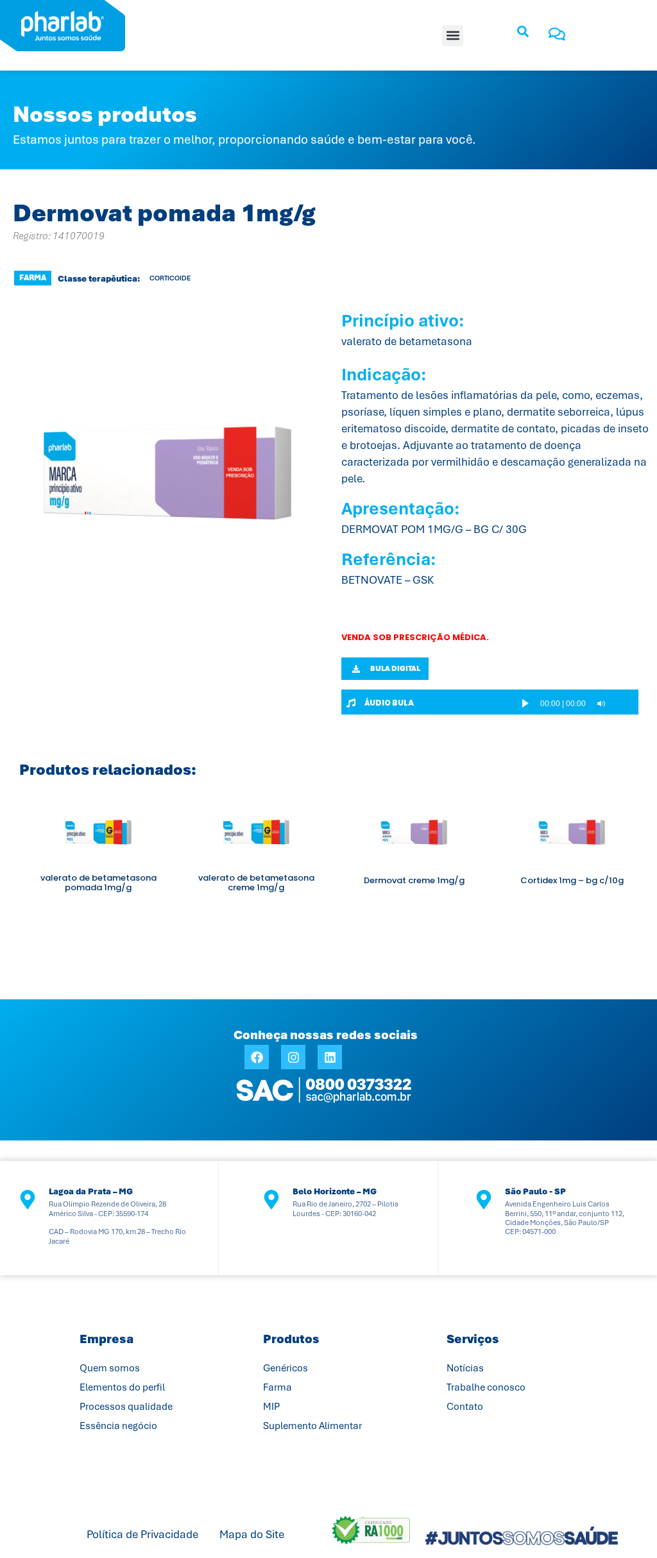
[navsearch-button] (523, 35)
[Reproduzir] (525, 703)
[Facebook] (256, 1057)
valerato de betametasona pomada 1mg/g (98, 883)
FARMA (32, 278)
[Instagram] (293, 1057)
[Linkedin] (330, 1057)
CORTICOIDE (170, 278)
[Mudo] (601, 703)
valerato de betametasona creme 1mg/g (256, 883)
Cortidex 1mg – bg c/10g (572, 880)
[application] (574, 703)
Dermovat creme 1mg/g (414, 880)
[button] (452, 35)
